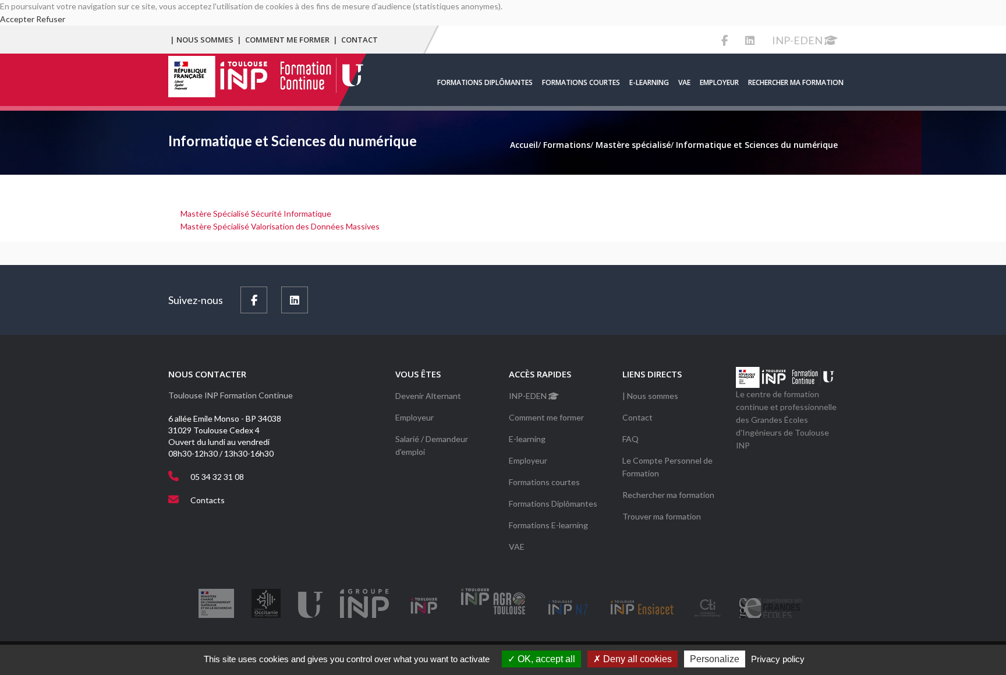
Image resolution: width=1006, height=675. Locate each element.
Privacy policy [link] (778, 659)
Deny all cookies (636, 659)
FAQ (630, 439)
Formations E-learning (548, 525)
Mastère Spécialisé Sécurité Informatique (255, 213)
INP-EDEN (798, 40)
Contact (359, 39)
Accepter (17, 19)
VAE (684, 82)
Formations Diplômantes (485, 82)
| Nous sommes (201, 39)
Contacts (207, 500)
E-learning (649, 82)
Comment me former (287, 39)
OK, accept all (545, 659)
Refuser (50, 19)
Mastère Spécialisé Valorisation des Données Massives (280, 226)
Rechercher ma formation (796, 82)
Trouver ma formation (661, 516)
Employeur (719, 82)
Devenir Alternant (428, 396)
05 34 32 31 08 (217, 477)
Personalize (714, 659)
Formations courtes (581, 82)
